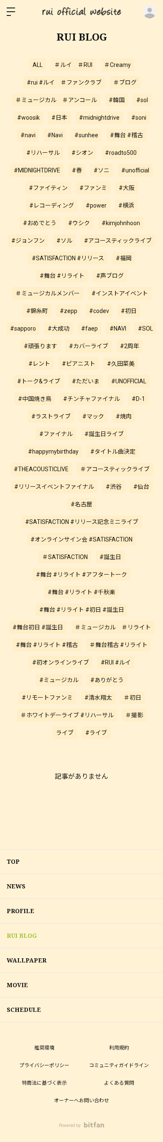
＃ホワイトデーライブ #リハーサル (67, 715)
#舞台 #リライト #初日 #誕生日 (81, 609)
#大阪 (127, 188)
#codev (99, 311)
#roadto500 (121, 152)
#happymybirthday (53, 451)
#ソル (64, 240)
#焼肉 (124, 416)
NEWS (16, 886)
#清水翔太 (98, 697)
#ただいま (85, 381)
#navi (28, 135)
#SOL (145, 328)
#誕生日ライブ (104, 434)
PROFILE (20, 911)
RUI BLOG (22, 935)
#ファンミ (93, 188)
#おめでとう (39, 223)
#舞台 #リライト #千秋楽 (81, 592)
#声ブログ (110, 275)
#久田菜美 (121, 363)
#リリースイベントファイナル (54, 486)
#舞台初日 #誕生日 (38, 627)
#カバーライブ (88, 346)
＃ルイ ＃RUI (73, 65)
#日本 (59, 117)
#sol (142, 100)
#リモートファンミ (47, 697)
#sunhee (86, 135)
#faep (89, 328)
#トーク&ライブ (38, 381)
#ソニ (102, 170)
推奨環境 (44, 1048)
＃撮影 (134, 715)
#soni (138, 117)
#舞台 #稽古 (126, 135)
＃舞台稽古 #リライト (118, 645)
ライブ (65, 732)
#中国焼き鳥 (34, 398)
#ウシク (79, 223)
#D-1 (138, 398)
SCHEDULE (24, 1010)
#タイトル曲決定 (112, 451)
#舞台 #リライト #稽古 (47, 645)
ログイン (149, 11)
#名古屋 (81, 504)
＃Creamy (117, 65)
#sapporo (23, 328)
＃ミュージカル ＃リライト (113, 627)
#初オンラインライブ (60, 662)
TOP (13, 861)
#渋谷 (114, 486)
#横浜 (126, 205)
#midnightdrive (99, 117)
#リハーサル (43, 152)
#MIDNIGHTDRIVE (37, 170)
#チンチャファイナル (91, 398)
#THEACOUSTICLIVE (41, 469)
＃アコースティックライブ (115, 469)
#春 (77, 170)
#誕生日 (110, 557)
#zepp (68, 311)
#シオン (82, 152)
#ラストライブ (51, 416)
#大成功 (58, 328)
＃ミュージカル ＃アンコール (56, 100)
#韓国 (117, 100)
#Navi (55, 135)
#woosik (28, 117)
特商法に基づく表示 (44, 1083)
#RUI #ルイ (116, 662)
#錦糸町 (37, 311)
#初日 (129, 311)
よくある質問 (119, 1083)
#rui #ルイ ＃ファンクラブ (64, 82)
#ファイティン (48, 188)
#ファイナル (56, 434)
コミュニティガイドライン (119, 1065)
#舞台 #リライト (62, 275)
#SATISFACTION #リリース (68, 258)
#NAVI (118, 328)
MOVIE (17, 985)
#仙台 (141, 486)
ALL (38, 65)
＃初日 (132, 697)
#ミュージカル (59, 680)
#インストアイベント (120, 293)
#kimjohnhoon (121, 223)
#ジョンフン (28, 240)
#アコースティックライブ (118, 240)
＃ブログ (125, 82)
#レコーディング (51, 205)
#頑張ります (40, 346)
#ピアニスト (78, 363)
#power (96, 205)
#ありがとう (107, 680)
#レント (39, 363)
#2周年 (129, 346)
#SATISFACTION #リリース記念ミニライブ (81, 521)
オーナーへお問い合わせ (81, 1101)
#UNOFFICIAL (128, 381)
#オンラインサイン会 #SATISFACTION (81, 539)
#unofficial (135, 170)
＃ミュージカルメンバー (47, 293)
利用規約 (119, 1048)
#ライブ (96, 732)
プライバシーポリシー (44, 1065)
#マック (93, 416)
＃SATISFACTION (65, 557)
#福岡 (124, 258)
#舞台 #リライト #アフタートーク (81, 574)
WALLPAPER (26, 960)
